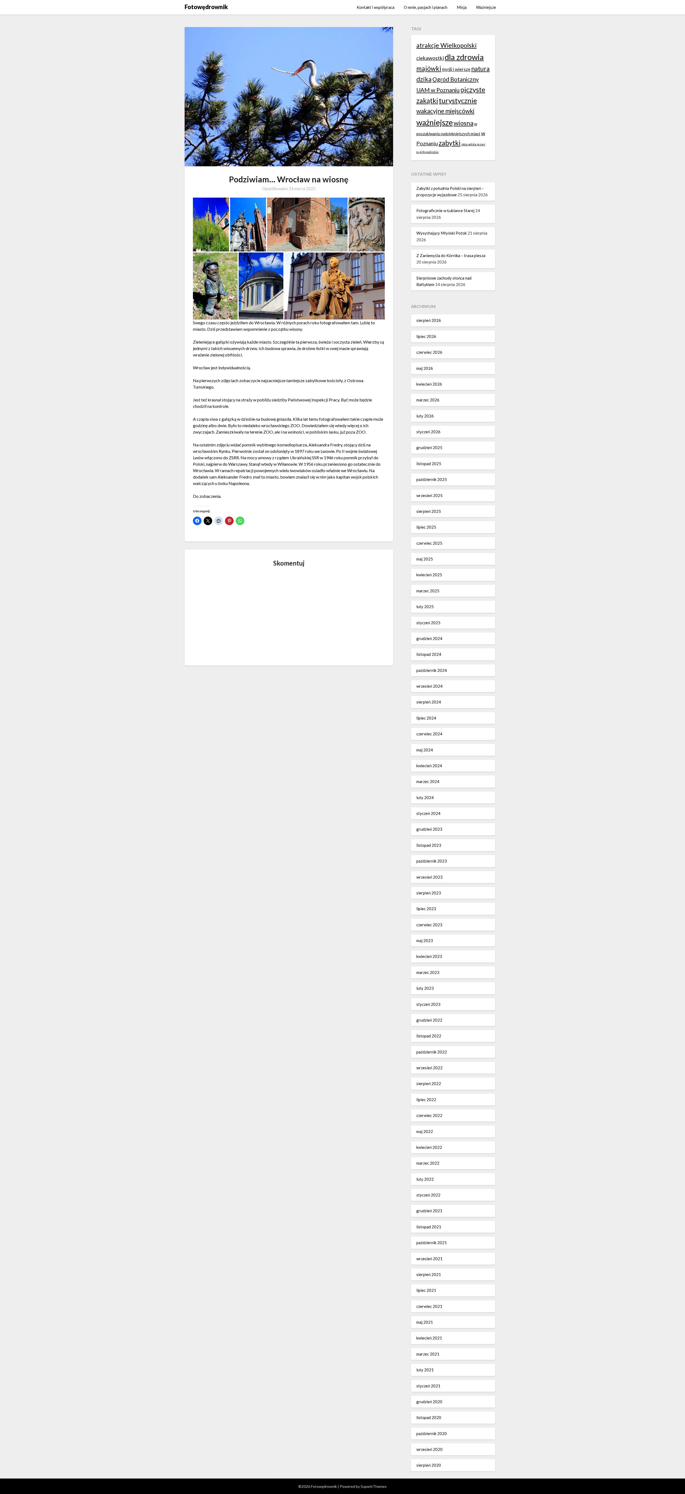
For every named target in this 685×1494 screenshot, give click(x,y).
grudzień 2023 (429, 829)
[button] (211, 224)
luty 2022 (425, 1179)
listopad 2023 (428, 845)
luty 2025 (425, 606)
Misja (462, 7)
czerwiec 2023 (429, 924)
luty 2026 (425, 415)
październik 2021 (431, 1242)
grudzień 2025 (429, 447)
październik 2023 (431, 861)
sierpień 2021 (428, 1274)
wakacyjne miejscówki (445, 111)
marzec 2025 (427, 590)
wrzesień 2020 (429, 1449)
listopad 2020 (428, 1417)
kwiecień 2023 (429, 956)
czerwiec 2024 (429, 733)
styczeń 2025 (428, 622)
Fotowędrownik (206, 6)
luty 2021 (425, 1369)
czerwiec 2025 (429, 543)
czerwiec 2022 (429, 1115)
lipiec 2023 (426, 908)
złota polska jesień (473, 144)
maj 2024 (424, 749)
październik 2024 (431, 670)
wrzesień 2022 (429, 1067)
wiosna (463, 123)
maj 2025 (424, 558)
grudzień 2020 (429, 1401)
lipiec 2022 (426, 1099)
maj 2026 (424, 368)
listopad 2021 (428, 1226)
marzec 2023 (427, 972)
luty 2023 (425, 988)
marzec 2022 (427, 1163)
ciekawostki (430, 58)
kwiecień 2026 (429, 384)
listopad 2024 (428, 654)
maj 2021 (424, 1322)
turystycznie (458, 100)
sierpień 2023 (428, 892)
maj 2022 (424, 1131)
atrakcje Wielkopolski (446, 45)
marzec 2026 (427, 399)
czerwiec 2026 (429, 352)
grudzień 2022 (429, 1020)
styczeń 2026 (428, 431)
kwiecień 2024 (429, 765)
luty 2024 (425, 797)
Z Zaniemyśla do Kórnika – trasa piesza (450, 255)
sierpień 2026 (428, 320)
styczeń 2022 (428, 1194)
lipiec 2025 (426, 527)
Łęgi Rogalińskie (427, 152)
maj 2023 (424, 940)
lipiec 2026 (426, 336)
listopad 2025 (428, 463)
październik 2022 (431, 1051)
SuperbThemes (374, 1486)
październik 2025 (431, 479)
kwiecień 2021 (429, 1337)
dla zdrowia (464, 57)
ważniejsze (434, 122)
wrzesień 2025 (429, 495)
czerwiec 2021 (429, 1306)
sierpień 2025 (428, 511)
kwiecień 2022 (429, 1147)
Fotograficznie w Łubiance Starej (445, 210)
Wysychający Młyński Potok (441, 233)
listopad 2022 (428, 1035)
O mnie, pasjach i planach (425, 7)
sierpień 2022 (428, 1083)
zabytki (450, 143)
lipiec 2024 (426, 718)
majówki (428, 68)
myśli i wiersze (456, 69)
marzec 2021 (427, 1354)
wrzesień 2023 (429, 877)
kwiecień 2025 (429, 574)
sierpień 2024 (428, 701)
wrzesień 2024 (429, 686)
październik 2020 (431, 1433)
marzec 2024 (427, 781)
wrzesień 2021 (429, 1258)
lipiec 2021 (426, 1290)
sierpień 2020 (428, 1465)
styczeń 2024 (428, 813)
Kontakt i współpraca (375, 7)
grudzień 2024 (429, 638)
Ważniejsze (486, 7)
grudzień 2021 (429, 1210)
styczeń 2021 (428, 1385)
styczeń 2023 (428, 1004)
